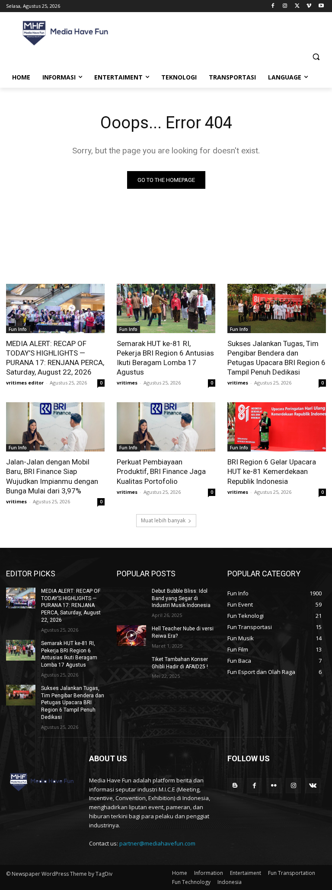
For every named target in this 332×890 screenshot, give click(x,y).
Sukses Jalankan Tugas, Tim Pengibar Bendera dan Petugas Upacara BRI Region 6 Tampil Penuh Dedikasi (276, 357)
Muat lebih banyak (163, 520)
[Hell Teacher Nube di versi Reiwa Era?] (131, 635)
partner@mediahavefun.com (157, 843)
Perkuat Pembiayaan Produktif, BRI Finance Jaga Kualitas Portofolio (161, 471)
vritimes (127, 382)
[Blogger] (235, 785)
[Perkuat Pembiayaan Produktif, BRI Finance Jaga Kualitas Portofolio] (166, 426)
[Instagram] (285, 6)
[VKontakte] (312, 785)
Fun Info (18, 329)
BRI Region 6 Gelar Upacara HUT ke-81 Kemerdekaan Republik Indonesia (271, 471)
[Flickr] (273, 785)
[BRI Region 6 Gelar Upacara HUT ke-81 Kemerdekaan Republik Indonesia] (276, 426)
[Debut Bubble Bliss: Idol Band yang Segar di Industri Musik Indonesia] (131, 598)
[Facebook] (273, 6)
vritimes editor (25, 382)
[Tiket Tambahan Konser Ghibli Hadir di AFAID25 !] (131, 666)
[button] (316, 57)
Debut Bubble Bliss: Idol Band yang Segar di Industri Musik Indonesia (181, 598)
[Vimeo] (309, 6)
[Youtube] (321, 6)
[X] (297, 6)
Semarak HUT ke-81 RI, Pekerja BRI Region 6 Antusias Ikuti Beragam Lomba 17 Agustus (165, 357)
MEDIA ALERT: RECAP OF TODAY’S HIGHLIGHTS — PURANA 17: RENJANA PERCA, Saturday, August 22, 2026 (55, 357)
